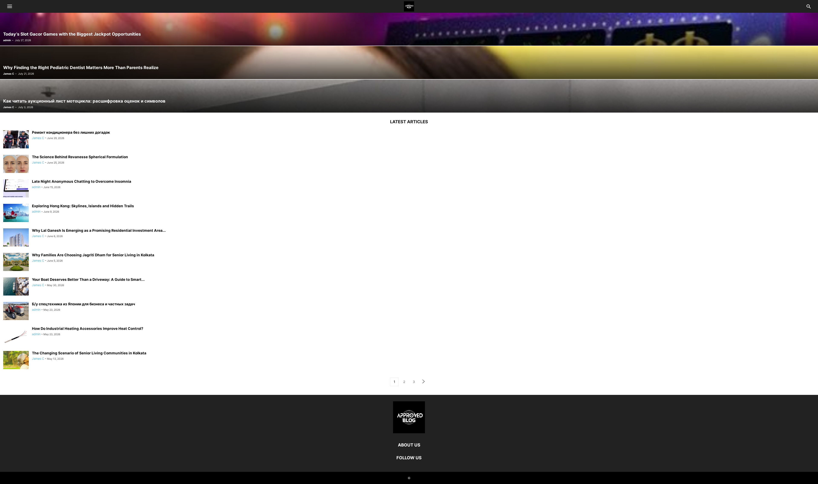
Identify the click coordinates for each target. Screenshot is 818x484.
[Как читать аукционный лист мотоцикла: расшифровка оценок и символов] (409, 96)
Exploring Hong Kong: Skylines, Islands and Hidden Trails (83, 206)
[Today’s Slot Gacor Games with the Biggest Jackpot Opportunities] (409, 29)
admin (7, 40)
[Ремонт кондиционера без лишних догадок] (16, 139)
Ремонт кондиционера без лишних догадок (71, 132)
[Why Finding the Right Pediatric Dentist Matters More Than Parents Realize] (409, 62)
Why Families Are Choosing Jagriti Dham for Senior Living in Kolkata (93, 255)
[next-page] (423, 382)
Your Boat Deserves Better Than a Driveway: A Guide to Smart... (88, 279)
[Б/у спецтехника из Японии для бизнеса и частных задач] (16, 311)
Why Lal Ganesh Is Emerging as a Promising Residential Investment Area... (99, 230)
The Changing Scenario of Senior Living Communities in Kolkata (89, 353)
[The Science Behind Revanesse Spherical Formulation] (16, 164)
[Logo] (409, 432)
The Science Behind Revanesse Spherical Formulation (80, 157)
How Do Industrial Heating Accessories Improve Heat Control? (87, 328)
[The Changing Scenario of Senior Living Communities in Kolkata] (16, 360)
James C (8, 73)
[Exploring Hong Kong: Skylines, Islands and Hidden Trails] (16, 213)
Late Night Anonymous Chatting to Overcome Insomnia (81, 181)
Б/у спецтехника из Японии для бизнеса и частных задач (83, 304)
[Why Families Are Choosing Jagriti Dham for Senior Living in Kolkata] (16, 262)
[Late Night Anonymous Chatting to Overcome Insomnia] (16, 188)
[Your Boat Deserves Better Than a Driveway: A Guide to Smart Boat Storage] (16, 286)
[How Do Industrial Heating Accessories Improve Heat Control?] (16, 335)
